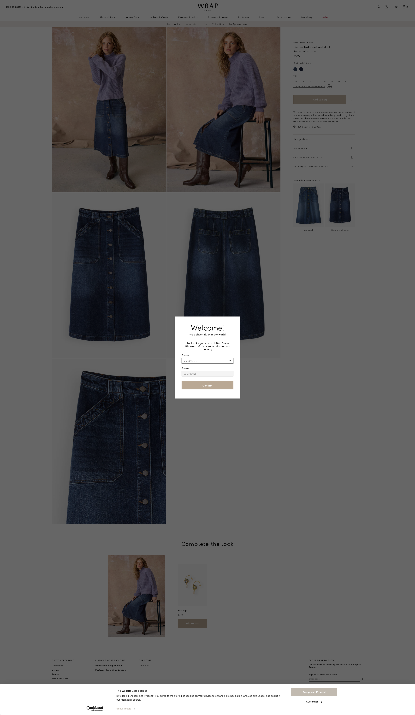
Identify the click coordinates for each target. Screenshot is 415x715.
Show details (123, 708)
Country (185, 355)
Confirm (207, 385)
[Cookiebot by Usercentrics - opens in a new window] (95, 708)
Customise (312, 701)
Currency (186, 368)
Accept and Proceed (314, 692)
